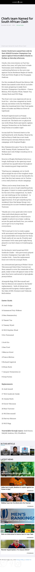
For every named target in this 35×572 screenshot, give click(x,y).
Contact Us (28, 559)
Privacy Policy (20, 559)
